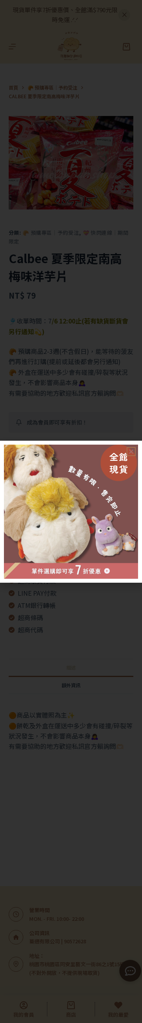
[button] (131, 451)
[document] (71, 511)
